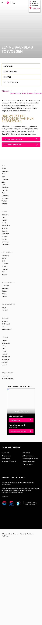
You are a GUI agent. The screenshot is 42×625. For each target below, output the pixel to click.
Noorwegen (5, 359)
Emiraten (5, 310)
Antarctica (5, 376)
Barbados (5, 288)
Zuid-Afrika (5, 245)
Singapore (5, 196)
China (3, 174)
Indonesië (5, 179)
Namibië (4, 228)
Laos (3, 185)
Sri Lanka (5, 198)
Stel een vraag (27, 464)
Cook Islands (6, 324)
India (3, 177)
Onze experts (6, 459)
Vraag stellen (15, 420)
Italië (3, 349)
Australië (5, 321)
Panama (4, 296)
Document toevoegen (12, 145)
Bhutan (4, 168)
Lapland (4, 354)
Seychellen (5, 234)
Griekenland (6, 343)
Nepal (3, 193)
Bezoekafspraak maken (30, 459)
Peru (3, 272)
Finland (4, 340)
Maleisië (4, 190)
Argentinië (5, 256)
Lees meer (5, 496)
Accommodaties (10, 82)
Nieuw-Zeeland (7, 329)
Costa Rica (5, 286)
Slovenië (4, 362)
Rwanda (4, 231)
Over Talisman (6, 456)
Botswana (8, 66)
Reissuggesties (10, 72)
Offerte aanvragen (29, 461)
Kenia (3, 217)
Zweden (4, 365)
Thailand (4, 201)
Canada (4, 291)
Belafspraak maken (29, 456)
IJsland (4, 346)
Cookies (29, 534)
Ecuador (4, 266)
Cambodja (5, 171)
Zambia (4, 239)
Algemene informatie (9, 461)
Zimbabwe (5, 242)
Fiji (3, 327)
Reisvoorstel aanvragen (18, 431)
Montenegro (6, 357)
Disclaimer (5, 536)
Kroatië (4, 351)
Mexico (4, 294)
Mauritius (5, 223)
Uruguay (4, 275)
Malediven (5, 187)
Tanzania (4, 236)
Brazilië (4, 258)
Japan (3, 182)
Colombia (5, 264)
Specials (7, 77)
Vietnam (4, 204)
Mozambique (6, 226)
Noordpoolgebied (7, 379)
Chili (3, 261)
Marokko (4, 220)
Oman (4, 307)
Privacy (22, 534)
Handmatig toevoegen (13, 139)
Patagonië (5, 269)
